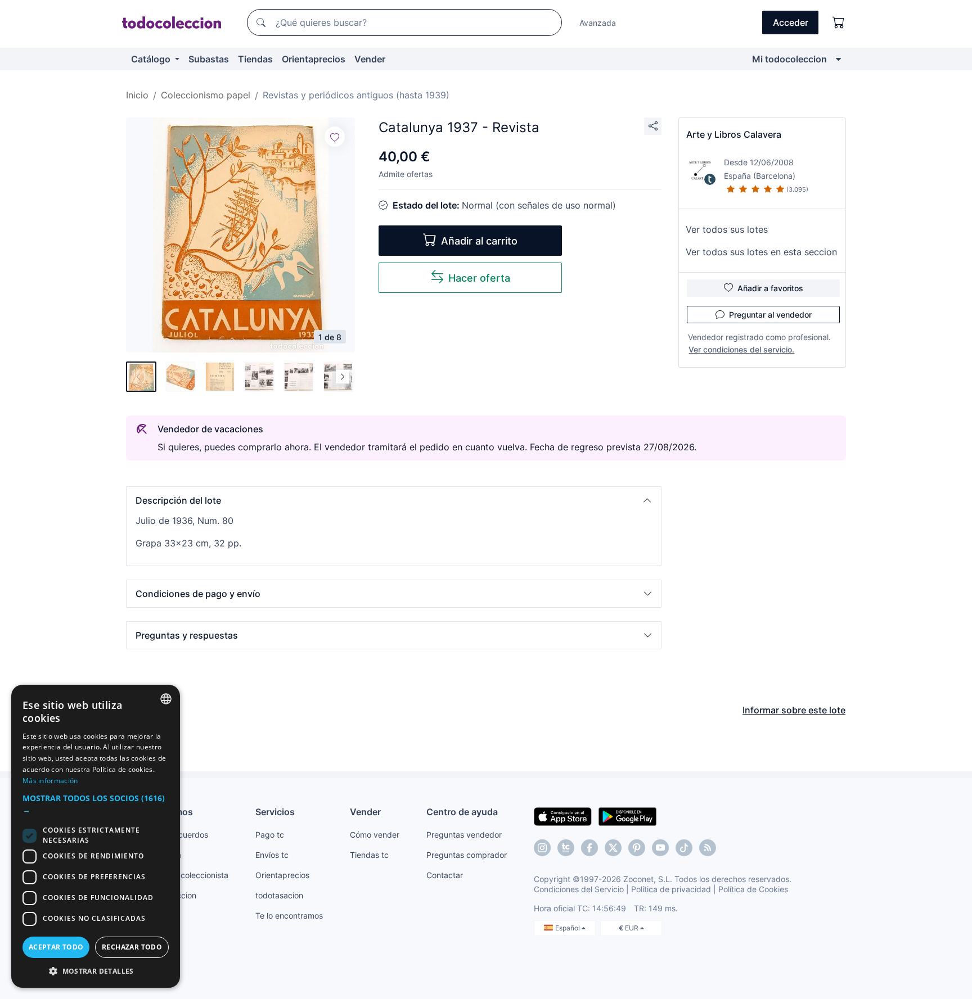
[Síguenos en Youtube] (660, 847)
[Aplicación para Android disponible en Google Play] (627, 815)
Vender (369, 59)
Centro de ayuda (462, 811)
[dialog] (95, 836)
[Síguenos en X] (613, 847)
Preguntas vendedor (464, 834)
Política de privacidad (671, 889)
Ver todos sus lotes (727, 229)
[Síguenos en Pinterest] (636, 847)
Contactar (444, 875)
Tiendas (255, 59)
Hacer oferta (479, 278)
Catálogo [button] (152, 59)
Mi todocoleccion (789, 59)
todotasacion (279, 895)
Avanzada (597, 23)
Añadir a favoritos (770, 288)
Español (568, 928)
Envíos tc (272, 855)
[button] (394, 500)
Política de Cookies (753, 889)
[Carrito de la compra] (838, 22)
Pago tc (269, 834)
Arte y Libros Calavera (733, 134)
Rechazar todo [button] (132, 947)
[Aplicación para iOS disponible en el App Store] (563, 815)
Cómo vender (374, 834)
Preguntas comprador (466, 855)
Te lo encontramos (289, 915)
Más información (50, 780)
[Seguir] (335, 136)
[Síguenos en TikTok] (684, 847)
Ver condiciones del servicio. (741, 349)
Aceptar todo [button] (56, 947)
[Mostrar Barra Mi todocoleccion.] (838, 59)
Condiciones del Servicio (579, 889)
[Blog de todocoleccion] (707, 847)
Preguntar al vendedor (770, 314)
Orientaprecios (313, 59)
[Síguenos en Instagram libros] (565, 847)
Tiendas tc (369, 855)
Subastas (208, 59)
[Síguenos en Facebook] (589, 847)
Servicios (275, 811)
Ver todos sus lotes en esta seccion (761, 251)
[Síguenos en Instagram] (542, 847)
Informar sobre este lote (793, 710)
